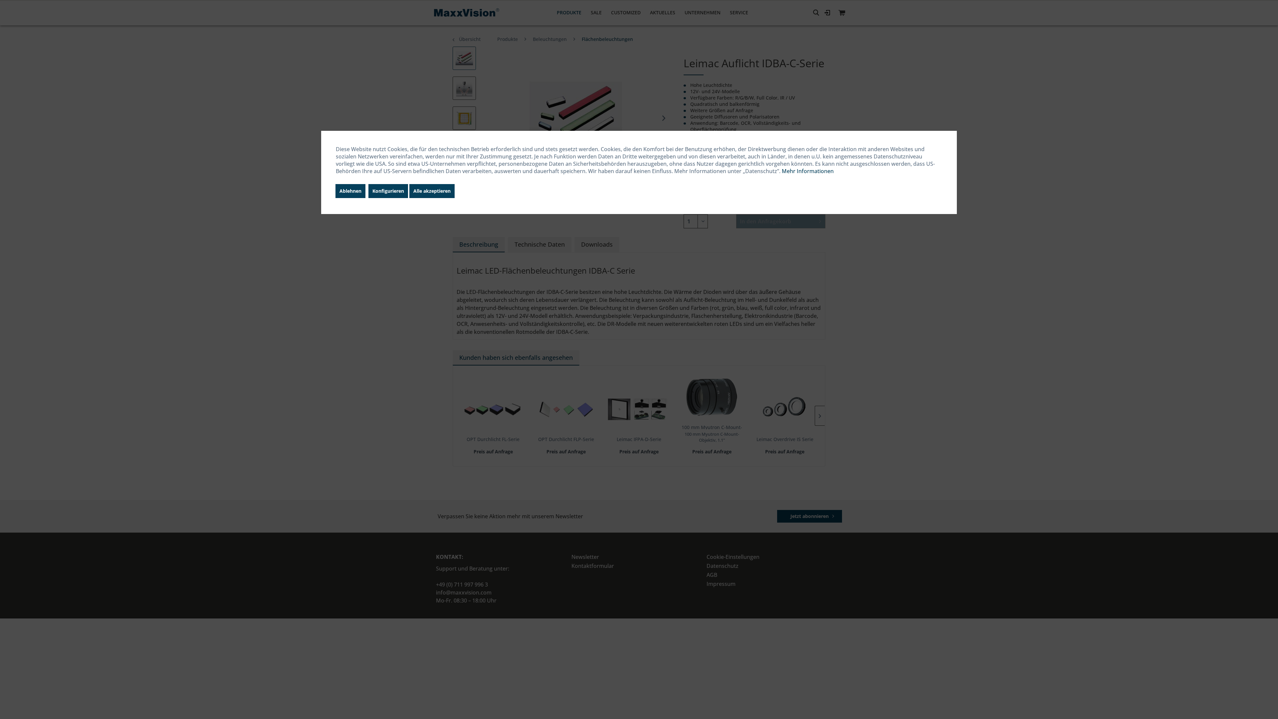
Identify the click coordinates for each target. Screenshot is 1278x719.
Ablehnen (350, 191)
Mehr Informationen (808, 171)
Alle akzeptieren (432, 191)
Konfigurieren (388, 191)
